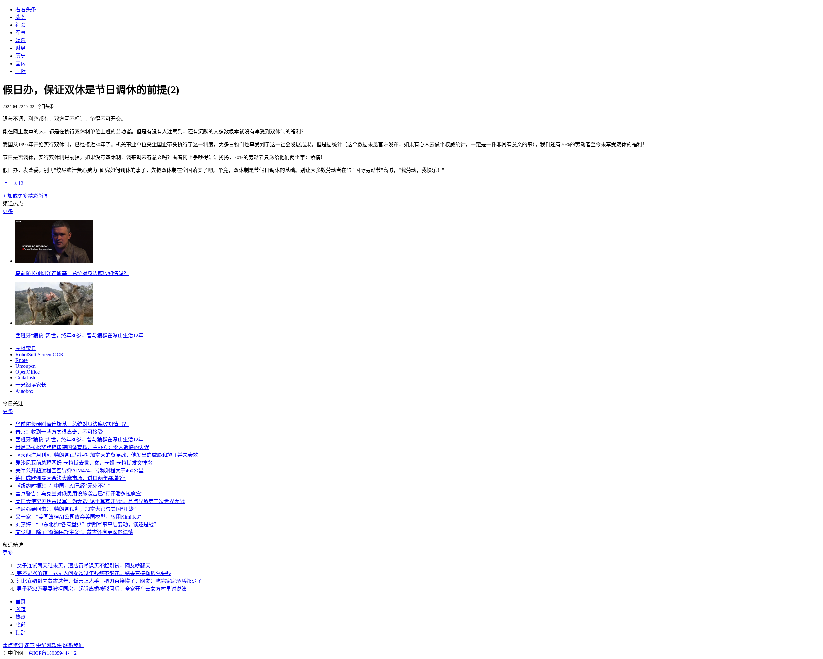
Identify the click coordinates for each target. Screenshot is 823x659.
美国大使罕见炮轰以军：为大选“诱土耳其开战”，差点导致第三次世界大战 (100, 501)
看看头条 (25, 9)
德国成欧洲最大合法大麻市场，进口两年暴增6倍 (70, 478)
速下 (29, 645)
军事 (20, 32)
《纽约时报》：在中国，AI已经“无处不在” (62, 486)
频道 (20, 609)
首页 (20, 601)
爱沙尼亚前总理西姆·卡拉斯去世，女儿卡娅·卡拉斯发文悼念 (83, 462)
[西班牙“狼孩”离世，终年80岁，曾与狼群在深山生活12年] (54, 323)
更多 (8, 211)
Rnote (21, 360)
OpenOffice (27, 372)
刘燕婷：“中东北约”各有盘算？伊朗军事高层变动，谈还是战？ (87, 524)
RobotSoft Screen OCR (39, 354)
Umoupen (25, 366)
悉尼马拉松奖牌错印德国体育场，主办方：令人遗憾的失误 (82, 447)
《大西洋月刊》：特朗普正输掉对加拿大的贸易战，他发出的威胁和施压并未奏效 (106, 455)
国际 (20, 71)
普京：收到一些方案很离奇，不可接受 (59, 432)
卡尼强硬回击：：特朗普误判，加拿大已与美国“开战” (75, 509)
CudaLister (26, 377)
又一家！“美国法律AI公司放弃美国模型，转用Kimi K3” (78, 516)
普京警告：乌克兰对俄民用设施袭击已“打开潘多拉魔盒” (79, 493)
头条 (20, 17)
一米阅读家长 (30, 385)
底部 (20, 624)
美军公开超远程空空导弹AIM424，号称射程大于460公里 (79, 470)
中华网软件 (49, 645)
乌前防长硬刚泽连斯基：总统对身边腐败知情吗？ (72, 273)
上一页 (10, 183)
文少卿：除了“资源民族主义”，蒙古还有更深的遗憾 (74, 532)
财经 (20, 48)
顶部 (20, 632)
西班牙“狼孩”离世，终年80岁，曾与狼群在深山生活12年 (79, 335)
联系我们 (73, 645)
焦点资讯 (13, 645)
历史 (20, 56)
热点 (20, 617)
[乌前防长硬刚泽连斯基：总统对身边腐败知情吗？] (54, 261)
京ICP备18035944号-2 (52, 653)
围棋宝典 (25, 348)
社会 (20, 25)
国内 (20, 63)
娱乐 (20, 40)
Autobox (24, 391)
